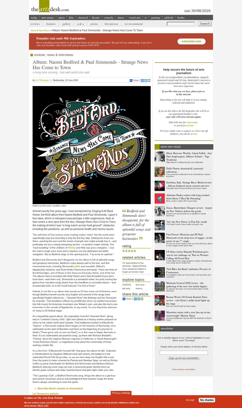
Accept (190, 400)
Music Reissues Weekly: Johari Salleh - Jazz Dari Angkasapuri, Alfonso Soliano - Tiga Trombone (189, 156)
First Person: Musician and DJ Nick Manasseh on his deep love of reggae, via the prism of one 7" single (189, 238)
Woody (71, 247)
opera (61, 17)
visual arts (135, 17)
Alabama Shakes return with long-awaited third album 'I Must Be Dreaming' (187, 196)
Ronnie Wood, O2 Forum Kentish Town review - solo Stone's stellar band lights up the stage (188, 300)
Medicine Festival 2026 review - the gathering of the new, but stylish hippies (186, 284)
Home (33, 30)
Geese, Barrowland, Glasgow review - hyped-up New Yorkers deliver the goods (189, 209)
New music (140, 285)
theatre (96, 17)
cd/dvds (168, 17)
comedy (108, 17)
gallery (66, 24)
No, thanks (207, 400)
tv (146, 17)
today (34, 17)
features (51, 24)
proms (94, 24)
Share (136, 80)
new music (47, 17)
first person (111, 24)
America (139, 289)
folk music (126, 289)
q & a (80, 24)
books (181, 17)
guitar (77, 266)
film (71, 17)
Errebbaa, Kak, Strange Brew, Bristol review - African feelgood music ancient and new (189, 184)
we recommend (134, 24)
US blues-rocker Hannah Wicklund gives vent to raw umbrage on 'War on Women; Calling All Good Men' (187, 255)
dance (121, 17)
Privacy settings (121, 393)
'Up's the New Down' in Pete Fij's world (186, 221)
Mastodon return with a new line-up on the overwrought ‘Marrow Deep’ (188, 314)
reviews (35, 24)
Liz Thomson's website (45, 393)
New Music (44, 30)
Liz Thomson (42, 80)
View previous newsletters (183, 369)
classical (83, 17)
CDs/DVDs (126, 285)
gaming (155, 17)
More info (43, 405)
